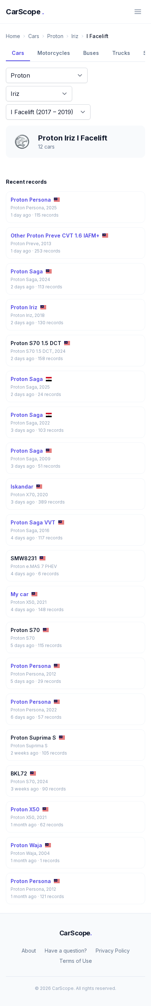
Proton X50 (25, 809)
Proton (55, 36)
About (29, 950)
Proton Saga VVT (33, 522)
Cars (33, 36)
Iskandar (22, 486)
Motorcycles (53, 53)
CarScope (25, 11)
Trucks (121, 53)
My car (20, 594)
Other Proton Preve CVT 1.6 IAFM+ (55, 235)
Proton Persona (31, 200)
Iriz (74, 36)
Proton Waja (26, 845)
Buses (91, 53)
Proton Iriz (24, 307)
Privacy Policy (113, 950)
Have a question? (66, 950)
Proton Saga (27, 271)
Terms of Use (75, 961)
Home (13, 36)
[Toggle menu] (137, 11)
